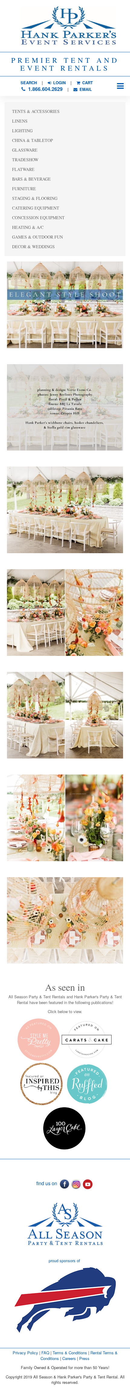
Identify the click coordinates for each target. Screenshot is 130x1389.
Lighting (22, 130)
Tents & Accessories (36, 111)
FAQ (45, 1352)
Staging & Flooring (34, 198)
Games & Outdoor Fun (37, 237)
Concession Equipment (38, 217)
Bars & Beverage (31, 179)
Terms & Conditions (70, 1352)
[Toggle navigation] (120, 86)
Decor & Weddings (33, 246)
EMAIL (85, 89)
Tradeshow (25, 159)
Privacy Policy (25, 1352)
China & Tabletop (32, 140)
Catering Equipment (35, 208)
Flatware (23, 169)
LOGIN (59, 82)
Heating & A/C (28, 227)
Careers (69, 1358)
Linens (20, 121)
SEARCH (29, 82)
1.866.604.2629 (45, 88)
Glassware (24, 150)
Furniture (24, 188)
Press (84, 1358)
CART (87, 82)
